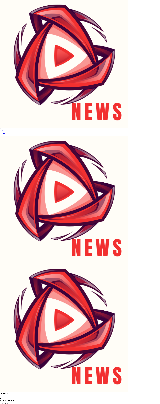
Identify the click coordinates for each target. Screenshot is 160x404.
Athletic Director (4, 133)
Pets (2, 130)
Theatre (3, 131)
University (3, 132)
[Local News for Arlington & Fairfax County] (64, 127)
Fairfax (3, 134)
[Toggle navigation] (0, 128)
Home (2, 129)
